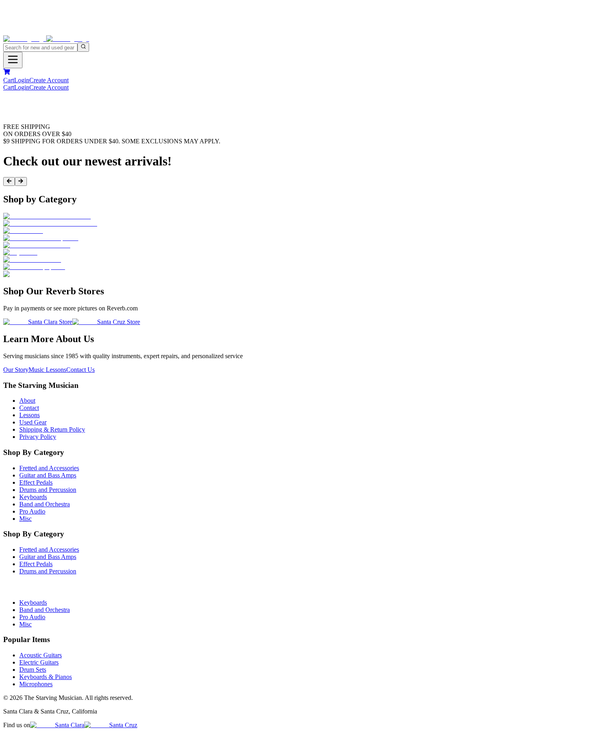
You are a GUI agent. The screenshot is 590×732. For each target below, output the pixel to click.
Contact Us (80, 369)
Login (21, 80)
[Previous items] (9, 181)
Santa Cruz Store (118, 321)
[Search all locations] (83, 47)
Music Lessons (47, 369)
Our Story (15, 369)
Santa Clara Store (50, 321)
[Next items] (20, 181)
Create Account (49, 80)
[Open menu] (12, 60)
